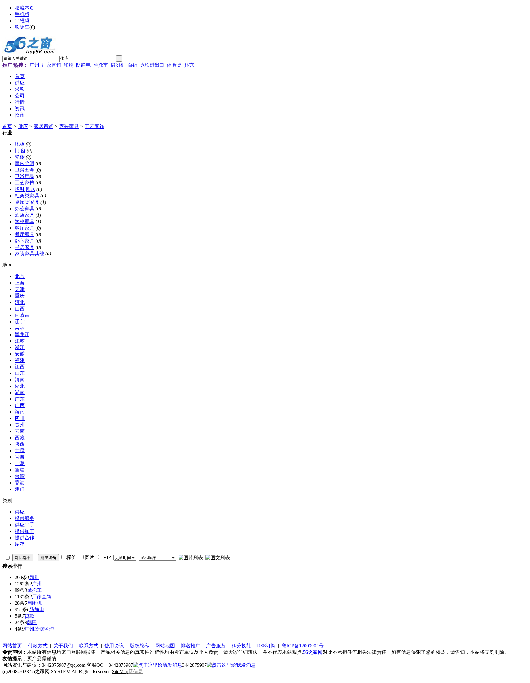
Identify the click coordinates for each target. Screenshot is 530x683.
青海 (20, 457)
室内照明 (24, 163)
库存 (20, 544)
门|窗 (20, 150)
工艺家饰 (94, 126)
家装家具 (69, 126)
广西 (20, 405)
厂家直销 (51, 65)
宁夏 (20, 463)
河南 (20, 379)
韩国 (32, 622)
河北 (20, 302)
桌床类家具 (27, 202)
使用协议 (114, 645)
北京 (20, 276)
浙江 (20, 347)
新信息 (135, 671)
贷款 (29, 616)
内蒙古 (22, 315)
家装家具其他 (29, 253)
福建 (20, 360)
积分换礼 (241, 645)
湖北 (20, 386)
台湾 (20, 476)
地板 (20, 144)
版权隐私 (139, 645)
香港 (20, 482)
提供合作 (24, 537)
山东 (20, 373)
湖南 (20, 392)
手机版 (22, 14)
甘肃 (20, 450)
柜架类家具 (27, 195)
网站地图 (165, 645)
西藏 (20, 437)
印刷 (69, 65)
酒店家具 (24, 215)
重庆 (20, 295)
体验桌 (174, 65)
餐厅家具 (24, 234)
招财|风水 (25, 189)
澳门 (20, 489)
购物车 (22, 27)
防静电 (83, 65)
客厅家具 (24, 228)
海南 (20, 411)
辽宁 (20, 321)
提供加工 (24, 531)
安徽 (20, 353)
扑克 (189, 65)
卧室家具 (24, 240)
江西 (20, 366)
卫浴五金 (24, 170)
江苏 (20, 340)
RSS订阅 (266, 645)
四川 (20, 418)
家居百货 (43, 126)
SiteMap (120, 671)
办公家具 (24, 208)
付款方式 (38, 645)
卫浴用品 (24, 176)
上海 (20, 282)
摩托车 (100, 65)
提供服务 (24, 518)
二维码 (22, 20)
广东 (20, 399)
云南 (20, 431)
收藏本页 (24, 7)
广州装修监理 (39, 628)
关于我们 (63, 645)
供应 (23, 126)
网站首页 (12, 645)
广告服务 (216, 645)
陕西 (20, 444)
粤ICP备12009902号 (303, 645)
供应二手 (24, 524)
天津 (20, 289)
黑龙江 (22, 334)
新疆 (20, 469)
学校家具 (24, 221)
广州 (34, 65)
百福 (132, 65)
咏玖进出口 (152, 65)
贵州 (20, 424)
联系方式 (88, 645)
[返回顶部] (3, 677)
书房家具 (24, 247)
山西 (20, 308)
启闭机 (117, 65)
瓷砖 (20, 157)
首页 (7, 126)
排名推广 (190, 645)
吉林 (20, 328)
